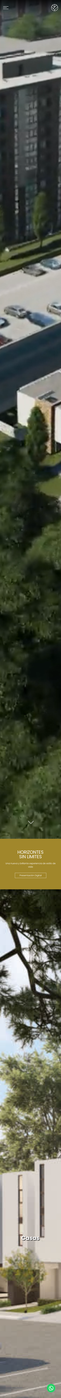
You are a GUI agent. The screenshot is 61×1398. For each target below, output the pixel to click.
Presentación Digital (31, 875)
